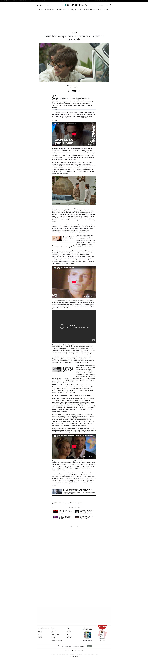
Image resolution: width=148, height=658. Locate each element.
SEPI (52, 631)
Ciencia (60, 9)
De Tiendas (106, 9)
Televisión (84, 9)
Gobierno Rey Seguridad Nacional (33, 0)
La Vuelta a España (46, 0)
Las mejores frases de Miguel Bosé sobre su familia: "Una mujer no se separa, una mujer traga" (68, 369)
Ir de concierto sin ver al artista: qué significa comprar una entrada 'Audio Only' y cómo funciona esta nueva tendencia (86, 518)
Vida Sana (90, 9)
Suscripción (69, 631)
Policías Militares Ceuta (62, 0)
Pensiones (41, 0)
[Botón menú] (37, 5)
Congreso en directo (15, 0)
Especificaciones (69, 637)
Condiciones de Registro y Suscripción (76, 653)
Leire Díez (53, 639)
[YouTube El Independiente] (72, 650)
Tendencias (78, 9)
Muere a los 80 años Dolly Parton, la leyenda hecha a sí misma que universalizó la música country (87, 511)
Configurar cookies (94, 653)
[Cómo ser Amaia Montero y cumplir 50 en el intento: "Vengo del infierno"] (55, 511)
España (44, 9)
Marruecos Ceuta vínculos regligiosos (101, 0)
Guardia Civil (54, 637)
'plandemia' (58, 483)
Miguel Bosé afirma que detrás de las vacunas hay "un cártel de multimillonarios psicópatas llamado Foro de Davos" (77, 490)
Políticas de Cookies (86, 653)
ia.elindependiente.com (87, 640)
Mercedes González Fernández (57, 640)
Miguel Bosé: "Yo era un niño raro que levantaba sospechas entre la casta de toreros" (68, 238)
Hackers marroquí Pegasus (23, 0)
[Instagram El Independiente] (75, 650)
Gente (69, 9)
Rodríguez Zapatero (55, 634)
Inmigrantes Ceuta (74, 0)
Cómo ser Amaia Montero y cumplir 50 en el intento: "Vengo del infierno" (65, 511)
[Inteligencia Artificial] (87, 638)
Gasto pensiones (86, 0)
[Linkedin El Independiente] (78, 650)
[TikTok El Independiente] (82, 650)
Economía (49, 9)
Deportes (73, 9)
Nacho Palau (61, 247)
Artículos (74, 10)
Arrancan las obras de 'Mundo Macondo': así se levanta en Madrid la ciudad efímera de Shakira (65, 518)
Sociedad (65, 9)
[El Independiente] (74, 5)
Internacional (55, 9)
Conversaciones (100, 9)
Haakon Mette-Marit (80, 0)
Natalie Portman (92, 0)
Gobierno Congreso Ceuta (54, 0)
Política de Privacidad (54, 653)
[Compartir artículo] (69, 91)
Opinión (40, 9)
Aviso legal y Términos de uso (63, 653)
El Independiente (71, 85)
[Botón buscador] (110, 5)
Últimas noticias (8, 0)
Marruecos (68, 0)
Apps (67, 634)
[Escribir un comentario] (79, 91)
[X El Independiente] (65, 650)
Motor (94, 9)
